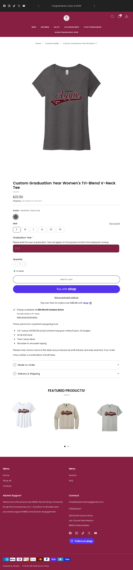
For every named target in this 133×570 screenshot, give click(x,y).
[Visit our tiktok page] (14, 5)
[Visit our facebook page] (4, 5)
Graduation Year (22, 237)
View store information (27, 317)
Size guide (114, 223)
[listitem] (66, 6)
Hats (57, 27)
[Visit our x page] (19, 5)
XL (42, 229)
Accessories (71, 27)
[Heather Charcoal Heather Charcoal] (15, 217)
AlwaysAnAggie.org (66, 32)
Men (34, 27)
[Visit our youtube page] (23, 5)
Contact (7, 486)
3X (60, 229)
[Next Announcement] (94, 6)
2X (51, 229)
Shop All (7, 480)
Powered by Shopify (11, 566)
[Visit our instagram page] (9, 5)
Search (73, 475)
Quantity (17, 259)
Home (6, 475)
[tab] (65, 446)
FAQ (71, 480)
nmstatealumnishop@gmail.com (86, 501)
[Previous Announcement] (38, 6)
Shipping (17, 201)
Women (45, 27)
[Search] (112, 16)
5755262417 (75, 508)
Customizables (92, 27)
